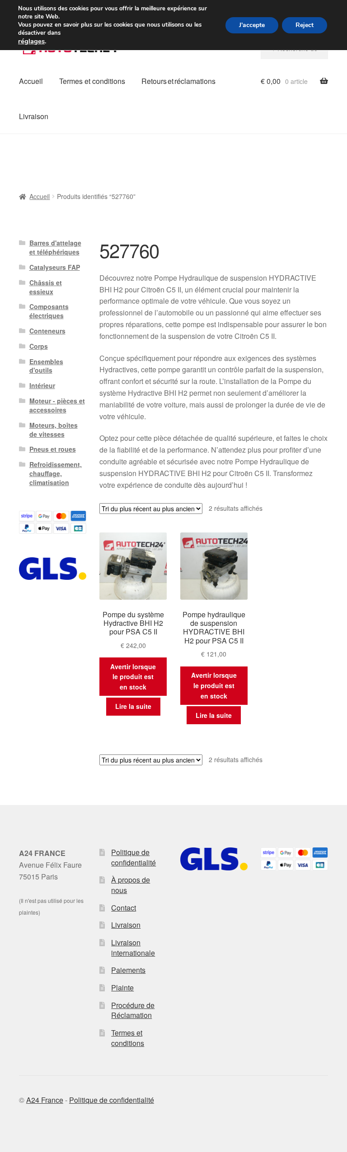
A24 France (44, 1100)
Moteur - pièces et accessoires (57, 405)
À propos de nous (130, 884)
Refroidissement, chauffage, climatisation (55, 473)
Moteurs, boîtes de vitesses (53, 430)
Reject (304, 25)
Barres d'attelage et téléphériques (55, 247)
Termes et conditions (92, 81)
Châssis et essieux (45, 287)
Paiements (128, 970)
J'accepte (252, 25)
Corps (38, 346)
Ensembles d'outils (46, 366)
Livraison (33, 116)
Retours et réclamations (178, 81)
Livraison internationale (133, 947)
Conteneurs (47, 330)
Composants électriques (49, 311)
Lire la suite (133, 706)
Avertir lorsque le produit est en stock (133, 676)
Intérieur (42, 385)
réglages (31, 41)
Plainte (122, 987)
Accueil (31, 81)
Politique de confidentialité (133, 857)
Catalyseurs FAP (54, 267)
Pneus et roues (52, 448)
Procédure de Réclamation (133, 1010)
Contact (123, 907)
